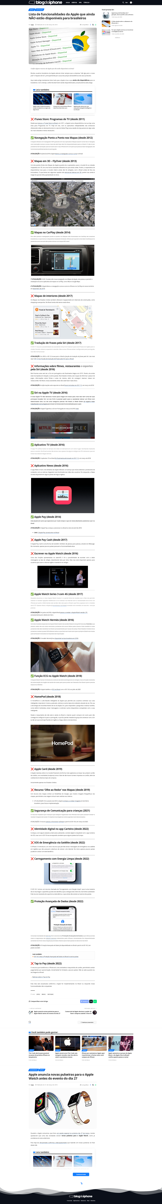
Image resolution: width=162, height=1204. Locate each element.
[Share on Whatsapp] (95, 24)
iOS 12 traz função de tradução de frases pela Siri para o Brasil (54, 359)
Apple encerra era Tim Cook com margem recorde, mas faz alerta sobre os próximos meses (66, 1055)
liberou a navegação (61, 154)
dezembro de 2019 (39, 289)
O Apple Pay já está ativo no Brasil (48, 533)
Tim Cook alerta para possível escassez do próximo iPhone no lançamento (39, 1055)
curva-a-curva (72, 154)
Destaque (39, 9)
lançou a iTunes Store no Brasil (48, 123)
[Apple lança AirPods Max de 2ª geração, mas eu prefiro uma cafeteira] (106, 15)
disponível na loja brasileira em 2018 (66, 638)
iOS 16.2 (48, 936)
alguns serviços (51, 938)
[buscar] (123, 2)
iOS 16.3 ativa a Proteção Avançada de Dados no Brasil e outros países (56, 957)
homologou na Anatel (59, 605)
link (77, 409)
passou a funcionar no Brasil (55, 822)
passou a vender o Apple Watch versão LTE (73, 612)
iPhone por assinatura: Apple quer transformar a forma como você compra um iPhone (93, 1055)
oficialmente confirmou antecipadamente (53, 1143)
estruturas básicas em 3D (73, 172)
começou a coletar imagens (71, 801)
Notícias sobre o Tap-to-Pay (41, 977)
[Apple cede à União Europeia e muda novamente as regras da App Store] (42, 99)
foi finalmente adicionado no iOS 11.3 (67, 458)
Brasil (44, 994)
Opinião (32, 1184)
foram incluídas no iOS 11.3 (73, 385)
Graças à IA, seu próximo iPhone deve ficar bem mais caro (62, 107)
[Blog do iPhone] (46, 2)
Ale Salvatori (35, 1199)
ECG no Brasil (56, 689)
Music (111, 1050)
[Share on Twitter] (93, 24)
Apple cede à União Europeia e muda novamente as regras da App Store (41, 108)
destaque (50, 994)
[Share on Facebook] (90, 24)
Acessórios (33, 1070)
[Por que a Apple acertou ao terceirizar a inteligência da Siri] (106, 32)
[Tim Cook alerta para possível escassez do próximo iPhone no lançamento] (41, 1043)
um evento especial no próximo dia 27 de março (73, 1133)
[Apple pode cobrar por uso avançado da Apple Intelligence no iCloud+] (83, 99)
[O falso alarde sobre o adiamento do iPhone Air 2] (106, 24)
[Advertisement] (117, 64)
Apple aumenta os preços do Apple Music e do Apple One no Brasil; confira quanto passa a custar (120, 1055)
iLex (32, 24)
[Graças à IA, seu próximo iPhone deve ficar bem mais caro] (62, 99)
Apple (32, 9)
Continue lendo (81, 1174)
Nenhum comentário (87, 1022)
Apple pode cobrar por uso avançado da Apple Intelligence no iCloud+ (82, 108)
